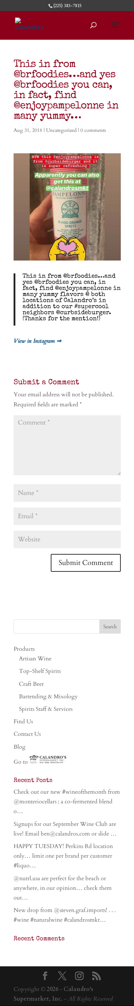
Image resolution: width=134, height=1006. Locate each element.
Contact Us (27, 734)
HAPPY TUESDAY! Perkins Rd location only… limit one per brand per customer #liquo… (63, 855)
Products (24, 649)
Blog (19, 747)
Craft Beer (31, 684)
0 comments (93, 130)
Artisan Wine (35, 659)
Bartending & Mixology (48, 696)
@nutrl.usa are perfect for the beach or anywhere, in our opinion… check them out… (63, 888)
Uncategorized (61, 130)
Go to (21, 762)
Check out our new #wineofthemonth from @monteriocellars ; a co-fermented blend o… (67, 801)
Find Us (23, 721)
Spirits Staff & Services (46, 709)
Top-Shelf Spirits (40, 671)
